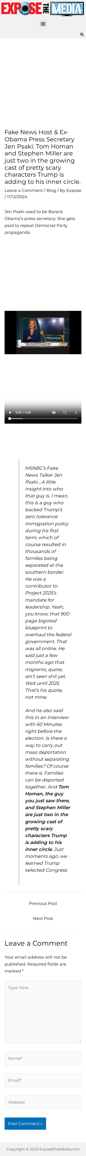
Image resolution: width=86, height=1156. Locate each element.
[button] (43, 23)
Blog (51, 190)
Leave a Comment (24, 190)
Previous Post (43, 903)
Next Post (43, 918)
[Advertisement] (43, 83)
